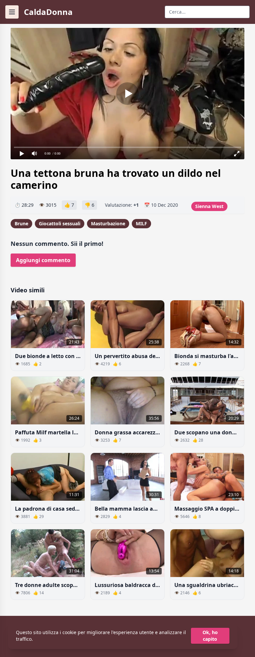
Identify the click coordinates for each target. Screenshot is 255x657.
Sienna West (209, 206)
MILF (141, 223)
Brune (21, 223)
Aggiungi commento (43, 260)
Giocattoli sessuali (59, 223)
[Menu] (12, 12)
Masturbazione (108, 223)
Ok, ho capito (210, 635)
